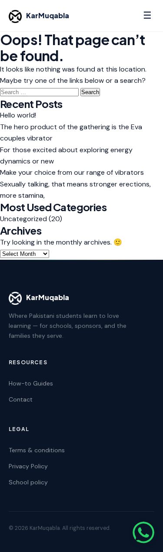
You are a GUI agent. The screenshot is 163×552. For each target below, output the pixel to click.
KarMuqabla (47, 15)
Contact (21, 399)
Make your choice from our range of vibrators (72, 172)
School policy (28, 482)
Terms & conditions (37, 450)
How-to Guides (31, 383)
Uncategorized (23, 218)
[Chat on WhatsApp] (143, 532)
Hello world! (18, 115)
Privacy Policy (28, 466)
